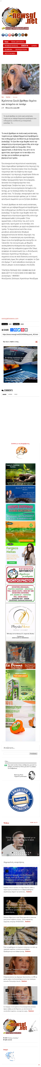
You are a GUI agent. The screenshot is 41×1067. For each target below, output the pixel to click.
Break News (8, 97)
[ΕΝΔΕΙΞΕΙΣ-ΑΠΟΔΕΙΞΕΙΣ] (22, 36)
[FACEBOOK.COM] (3, 36)
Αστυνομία (15, 97)
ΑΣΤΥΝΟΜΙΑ (10, 53)
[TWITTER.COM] (6, 36)
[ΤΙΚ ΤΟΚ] (16, 36)
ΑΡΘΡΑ (34, 45)
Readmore (20, 848)
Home (6, 41)
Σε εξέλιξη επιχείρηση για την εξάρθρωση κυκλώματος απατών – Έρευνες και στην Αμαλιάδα (19, 359)
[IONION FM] (26, 36)
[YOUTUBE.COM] (9, 36)
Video (6, 822)
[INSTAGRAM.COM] (12, 36)
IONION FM (24, 45)
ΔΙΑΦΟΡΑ (8, 49)
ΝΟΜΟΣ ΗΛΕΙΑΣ (11, 45)
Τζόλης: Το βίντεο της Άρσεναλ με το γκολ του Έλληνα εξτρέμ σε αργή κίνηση (20, 839)
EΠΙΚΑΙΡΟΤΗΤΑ (18, 41)
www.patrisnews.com (10, 318)
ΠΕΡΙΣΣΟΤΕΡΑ (21, 49)
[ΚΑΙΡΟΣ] (19, 36)
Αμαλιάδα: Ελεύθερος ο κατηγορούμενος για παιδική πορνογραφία (20, 379)
